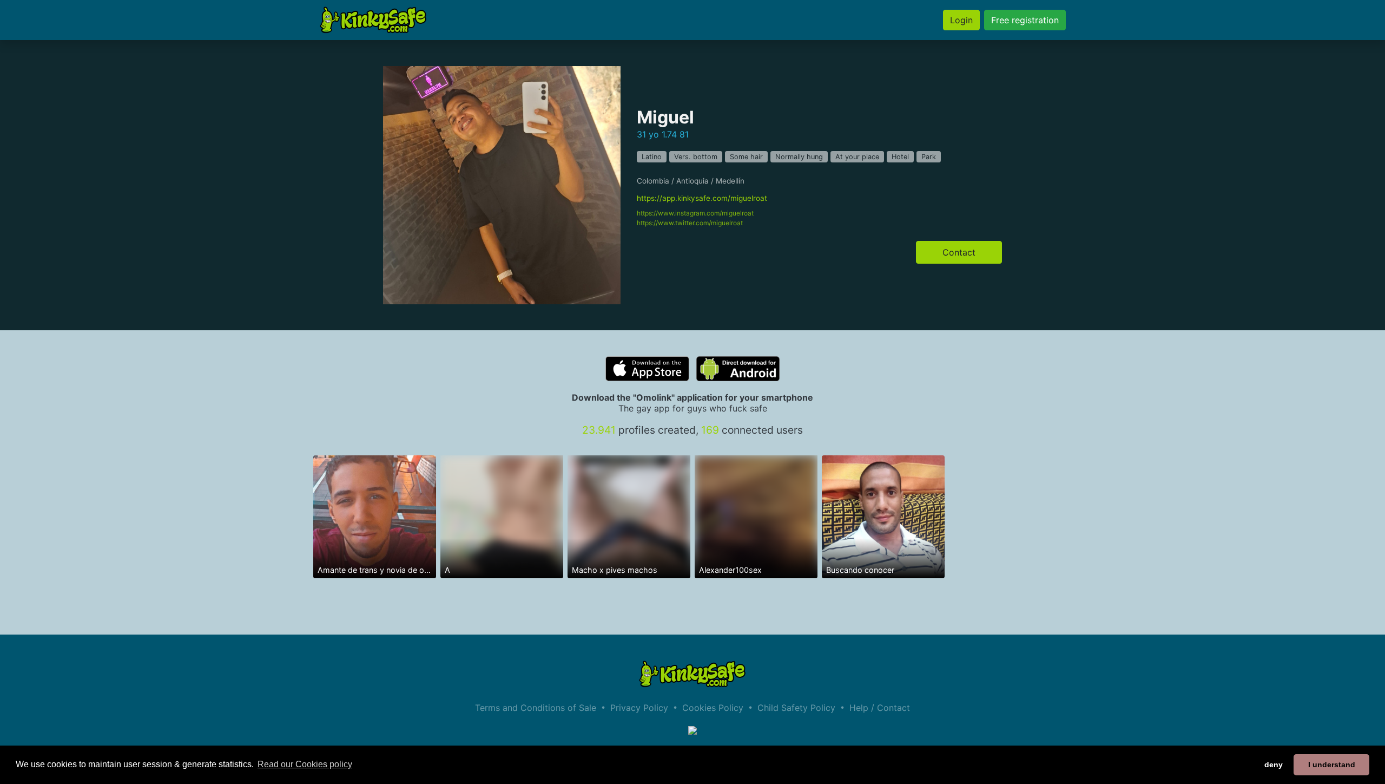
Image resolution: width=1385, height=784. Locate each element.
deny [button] (1273, 764)
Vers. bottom (695, 157)
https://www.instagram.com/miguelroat (695, 213)
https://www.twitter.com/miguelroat (690, 223)
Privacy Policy (639, 707)
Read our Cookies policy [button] (305, 764)
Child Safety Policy (796, 707)
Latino (652, 157)
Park (928, 157)
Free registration (1025, 20)
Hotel (900, 157)
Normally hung (799, 157)
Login (961, 20)
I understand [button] (1331, 764)
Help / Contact (879, 707)
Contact (958, 252)
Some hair (746, 157)
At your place (857, 157)
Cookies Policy (712, 707)
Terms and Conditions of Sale (535, 707)
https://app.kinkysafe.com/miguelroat (702, 198)
